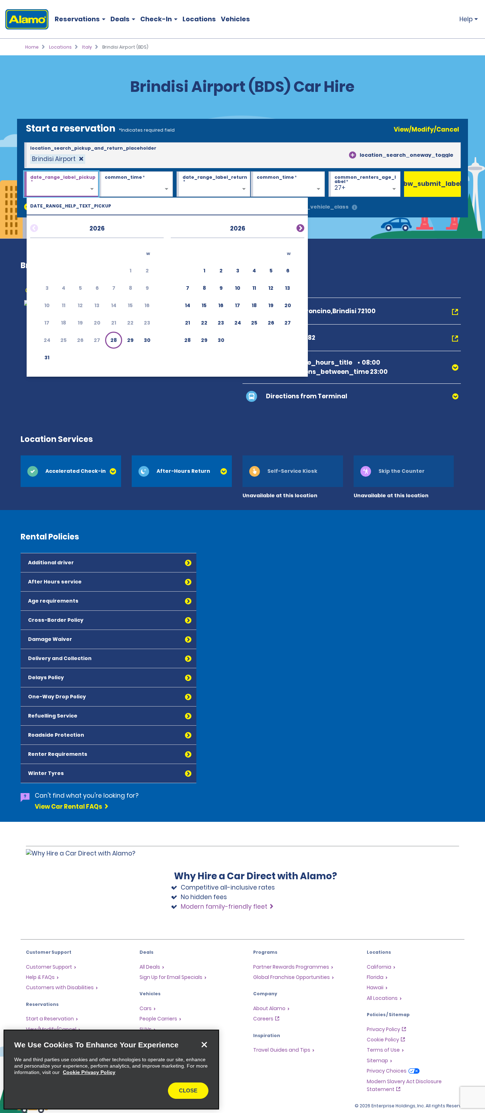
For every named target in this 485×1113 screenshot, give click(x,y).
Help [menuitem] (466, 19)
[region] (111, 1069)
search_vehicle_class (318, 206)
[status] (57, 159)
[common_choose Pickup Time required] (136, 184)
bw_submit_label (432, 183)
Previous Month (42, 227)
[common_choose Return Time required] (288, 184)
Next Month (291, 227)
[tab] (71, 471)
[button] (113, 340)
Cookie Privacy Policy (89, 1072)
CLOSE (188, 1090)
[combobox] (242, 155)
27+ (339, 187)
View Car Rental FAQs (68, 806)
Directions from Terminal (306, 396)
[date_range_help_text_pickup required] (61, 184)
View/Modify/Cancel (426, 129)
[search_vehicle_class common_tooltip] (354, 208)
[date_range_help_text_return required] (213, 184)
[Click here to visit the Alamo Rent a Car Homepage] (24, 19)
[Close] (204, 1044)
